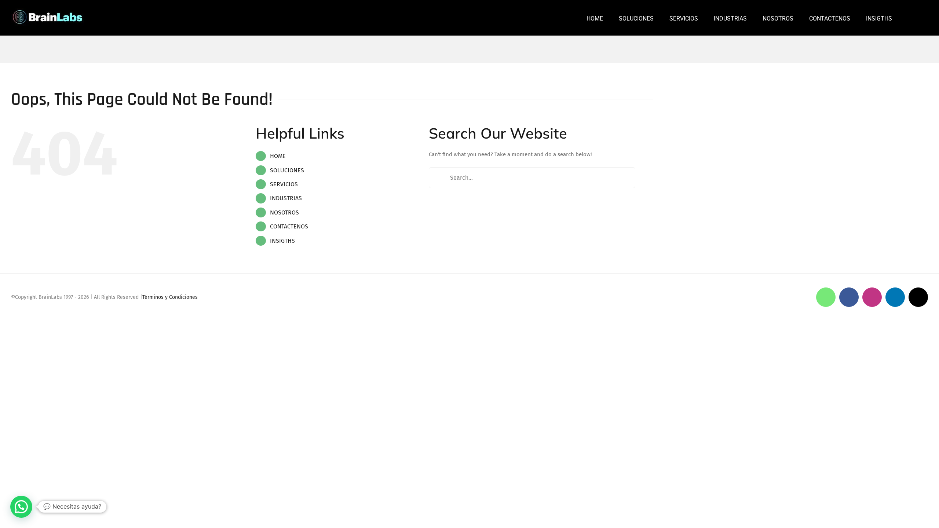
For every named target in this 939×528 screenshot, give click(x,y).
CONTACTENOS (289, 226)
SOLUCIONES (287, 170)
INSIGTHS (282, 240)
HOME (278, 156)
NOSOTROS (284, 212)
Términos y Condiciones (170, 297)
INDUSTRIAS (286, 198)
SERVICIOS (284, 184)
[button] (910, 18)
